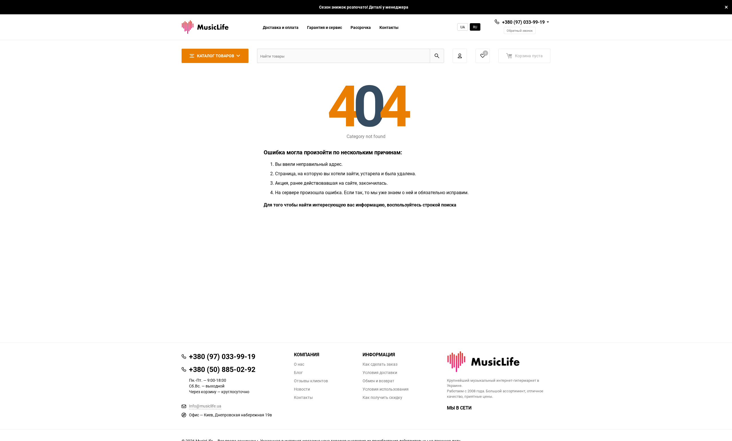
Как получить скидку (382, 397)
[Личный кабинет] (460, 56)
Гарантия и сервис (324, 27)
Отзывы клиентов (311, 381)
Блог (298, 373)
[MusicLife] (499, 361)
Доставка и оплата (281, 27)
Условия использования (386, 389)
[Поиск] (437, 56)
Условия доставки (380, 373)
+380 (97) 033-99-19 (523, 22)
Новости (302, 389)
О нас (299, 364)
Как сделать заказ (380, 364)
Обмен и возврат (378, 381)
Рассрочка (361, 27)
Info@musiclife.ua (205, 406)
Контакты (389, 27)
